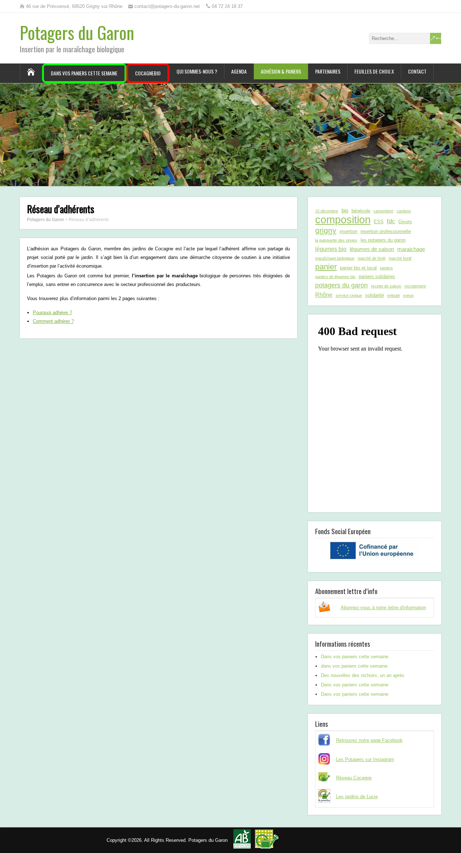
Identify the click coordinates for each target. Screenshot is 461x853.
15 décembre (326, 211)
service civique (349, 295)
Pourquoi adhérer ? (52, 312)
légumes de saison (372, 249)
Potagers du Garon (77, 32)
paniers (386, 268)
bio (344, 210)
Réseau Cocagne (354, 778)
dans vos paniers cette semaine (354, 666)
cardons (404, 211)
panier (326, 267)
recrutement (415, 286)
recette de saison (386, 286)
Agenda (239, 71)
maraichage (411, 249)
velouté (393, 295)
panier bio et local (358, 268)
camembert (383, 211)
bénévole (361, 211)
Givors (405, 221)
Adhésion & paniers (281, 71)
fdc (391, 221)
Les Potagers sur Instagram (365, 759)
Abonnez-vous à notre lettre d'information (383, 607)
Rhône (323, 294)
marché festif (400, 258)
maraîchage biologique (334, 258)
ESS (379, 221)
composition (343, 219)
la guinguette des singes (336, 240)
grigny (325, 230)
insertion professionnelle (386, 231)
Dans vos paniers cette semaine (84, 73)
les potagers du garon (383, 240)
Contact (417, 71)
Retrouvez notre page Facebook (369, 740)
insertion (348, 231)
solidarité (374, 295)
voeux (408, 295)
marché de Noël (371, 258)
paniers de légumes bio (335, 276)
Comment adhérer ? (53, 321)
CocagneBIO (148, 73)
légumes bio (330, 249)
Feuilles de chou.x (374, 71)
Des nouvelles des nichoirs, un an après (362, 675)
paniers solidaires (377, 276)
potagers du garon (341, 285)
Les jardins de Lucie (357, 796)
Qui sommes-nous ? (196, 71)
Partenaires (327, 71)
